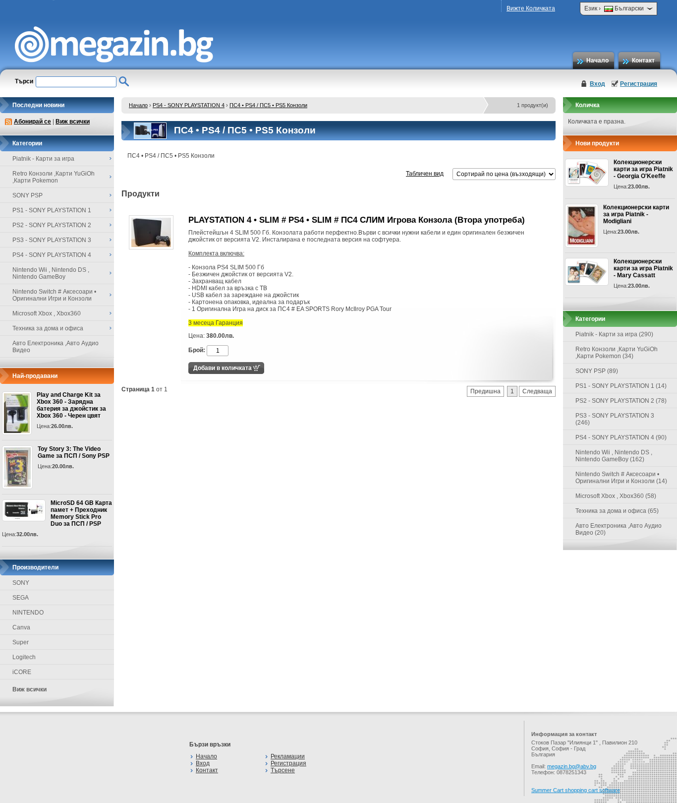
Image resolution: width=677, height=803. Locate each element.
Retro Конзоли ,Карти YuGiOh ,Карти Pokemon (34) (616, 353)
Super (20, 642)
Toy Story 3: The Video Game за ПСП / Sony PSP (74, 452)
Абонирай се (32, 121)
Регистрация (638, 83)
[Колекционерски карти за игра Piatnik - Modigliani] (581, 225)
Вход (597, 83)
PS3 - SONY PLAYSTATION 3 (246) (614, 419)
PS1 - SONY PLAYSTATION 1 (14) (621, 385)
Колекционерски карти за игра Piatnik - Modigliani (636, 214)
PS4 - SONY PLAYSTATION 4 (189, 105)
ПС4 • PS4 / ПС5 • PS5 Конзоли (268, 105)
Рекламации (288, 756)
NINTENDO (28, 612)
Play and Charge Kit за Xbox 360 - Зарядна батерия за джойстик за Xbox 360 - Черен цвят (71, 405)
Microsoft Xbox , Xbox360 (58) (615, 496)
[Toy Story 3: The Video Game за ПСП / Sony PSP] (17, 467)
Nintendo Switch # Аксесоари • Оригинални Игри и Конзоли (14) (621, 478)
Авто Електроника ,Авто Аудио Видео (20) (618, 529)
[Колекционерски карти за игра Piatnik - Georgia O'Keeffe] (587, 172)
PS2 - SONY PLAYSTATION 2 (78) (621, 400)
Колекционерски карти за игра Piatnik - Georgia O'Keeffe (643, 169)
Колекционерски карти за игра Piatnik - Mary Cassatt (643, 268)
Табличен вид (425, 173)
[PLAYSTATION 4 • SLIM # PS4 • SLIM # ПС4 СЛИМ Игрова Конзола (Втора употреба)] (151, 247)
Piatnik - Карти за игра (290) (614, 334)
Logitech (24, 657)
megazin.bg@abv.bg (571, 766)
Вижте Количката (531, 8)
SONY (20, 582)
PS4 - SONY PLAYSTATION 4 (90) (621, 437)
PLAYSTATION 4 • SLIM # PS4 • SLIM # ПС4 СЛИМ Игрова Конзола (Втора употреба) (356, 220)
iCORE (21, 672)
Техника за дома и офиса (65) (617, 510)
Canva (21, 627)
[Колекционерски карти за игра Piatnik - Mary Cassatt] (587, 272)
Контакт (643, 60)
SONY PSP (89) (596, 371)
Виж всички (73, 121)
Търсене (283, 770)
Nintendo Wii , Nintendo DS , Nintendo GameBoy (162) (613, 456)
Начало (597, 60)
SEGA (20, 597)
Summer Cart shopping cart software (575, 790)
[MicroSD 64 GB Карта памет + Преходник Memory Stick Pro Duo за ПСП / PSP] (24, 510)
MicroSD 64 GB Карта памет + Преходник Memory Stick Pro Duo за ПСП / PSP (81, 513)
